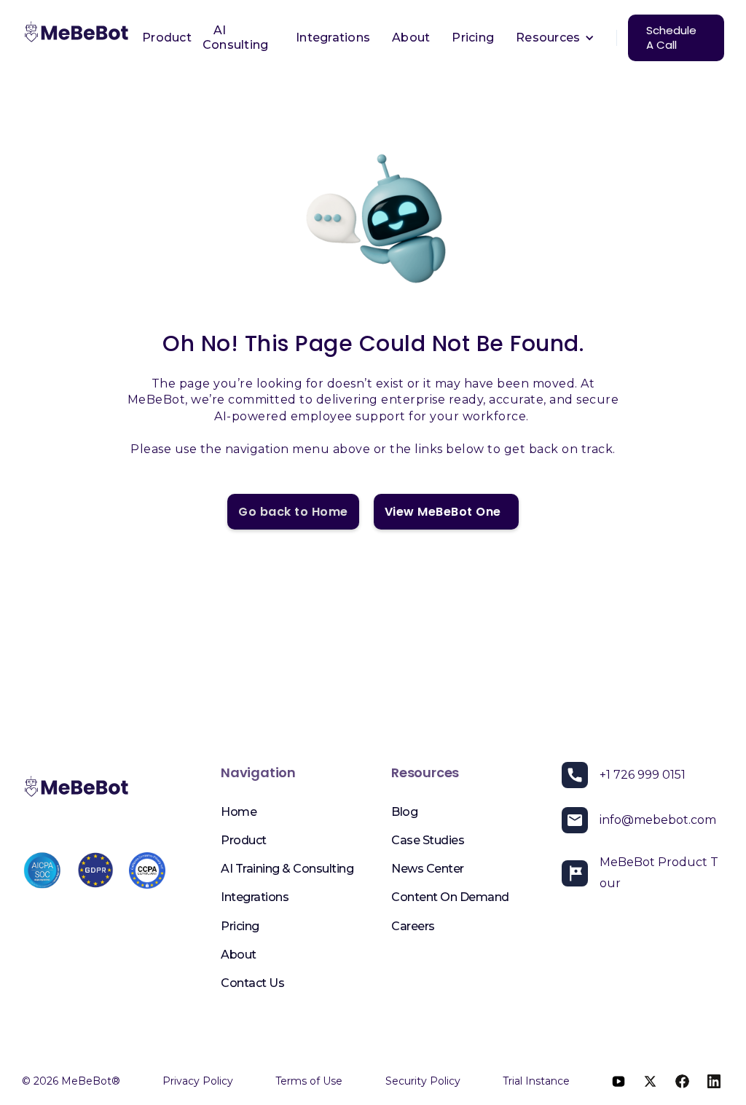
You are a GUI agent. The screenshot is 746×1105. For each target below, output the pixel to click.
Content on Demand (450, 897)
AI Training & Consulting (287, 869)
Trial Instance (536, 1081)
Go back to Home (293, 511)
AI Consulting (236, 37)
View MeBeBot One (446, 511)
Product (167, 37)
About (411, 37)
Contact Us (252, 983)
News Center (427, 869)
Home (238, 812)
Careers (413, 926)
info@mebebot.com (658, 820)
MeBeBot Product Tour (659, 872)
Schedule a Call (671, 37)
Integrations (333, 37)
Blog (404, 812)
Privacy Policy (197, 1081)
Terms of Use (308, 1081)
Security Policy (422, 1081)
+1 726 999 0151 (643, 775)
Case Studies (427, 840)
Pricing (473, 37)
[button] (555, 38)
